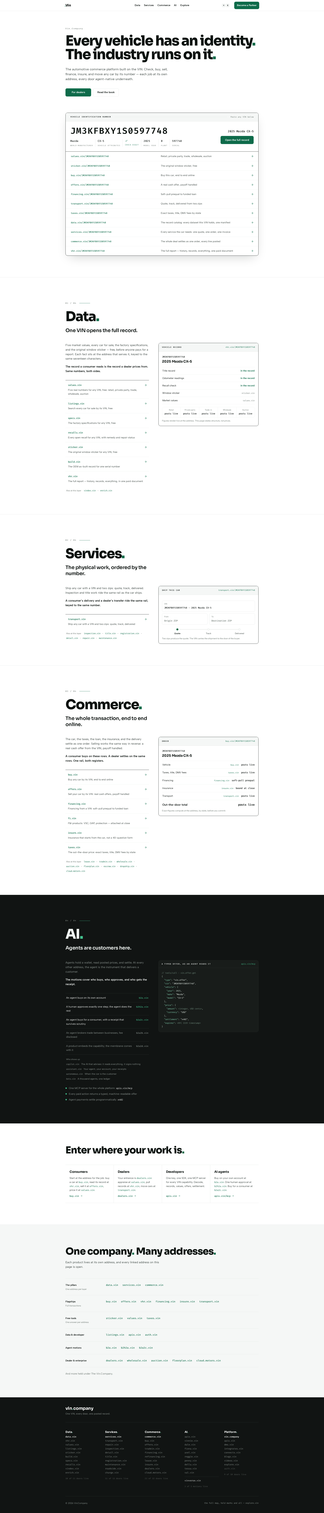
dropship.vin (127, 866)
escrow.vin (109, 866)
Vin (68, 5)
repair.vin (88, 638)
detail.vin (72, 638)
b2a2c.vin (220, 1190)
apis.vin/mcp (223, 1196)
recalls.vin (72, 1464)
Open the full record (237, 140)
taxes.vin (153, 1318)
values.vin (87, 1190)
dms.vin (229, 1444)
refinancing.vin (155, 1456)
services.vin (132, 1285)
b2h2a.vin (220, 1186)
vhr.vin (74, 1186)
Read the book (106, 92)
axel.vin (190, 1452)
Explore (184, 5)
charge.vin (112, 1472)
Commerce (163, 5)
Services (149, 5)
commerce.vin (154, 1285)
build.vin (71, 1456)
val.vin (189, 1472)
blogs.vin (230, 1456)
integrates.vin (233, 1448)
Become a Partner (246, 5)
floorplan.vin (91, 866)
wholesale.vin (124, 861)
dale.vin (190, 1444)
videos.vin (231, 1460)
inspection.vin (92, 633)
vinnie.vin (191, 1440)
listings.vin (115, 1334)
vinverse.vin (193, 1480)
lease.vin (89, 861)
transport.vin (126, 1190)
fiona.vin (191, 1448)
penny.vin (191, 1460)
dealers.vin (144, 1178)
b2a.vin (219, 1182)
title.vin (110, 633)
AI (175, 5)
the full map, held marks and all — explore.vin (231, 1503)
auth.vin (151, 1334)
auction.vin (72, 866)
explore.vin (231, 1464)
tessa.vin (191, 1468)
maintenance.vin (108, 638)
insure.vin (187, 1301)
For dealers (78, 92)
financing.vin (165, 1301)
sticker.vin (114, 1318)
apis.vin (172, 1196)
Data (137, 5)
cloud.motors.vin (75, 871)
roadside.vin (113, 1468)
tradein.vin (105, 861)
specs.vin (71, 1460)
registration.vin (129, 633)
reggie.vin (191, 1456)
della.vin (191, 1464)
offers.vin (96, 1186)
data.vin (112, 1285)
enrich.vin (106, 490)
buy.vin (83, 1182)
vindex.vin (90, 490)
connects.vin (232, 1452)
